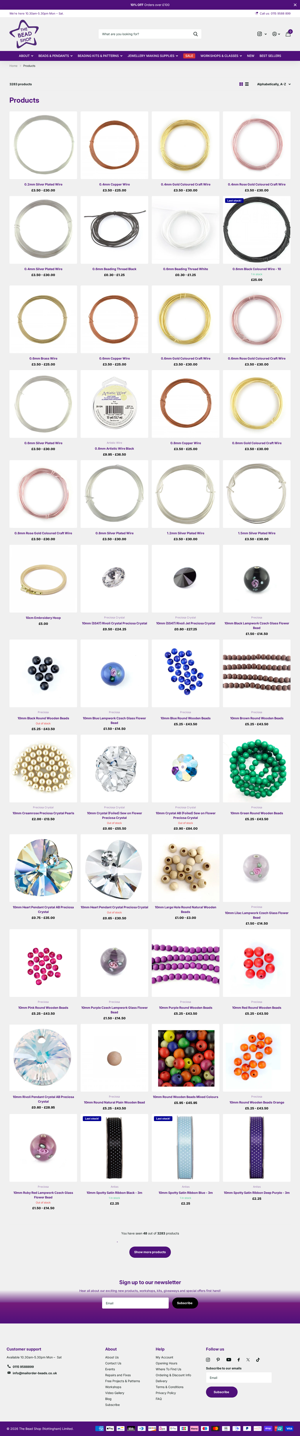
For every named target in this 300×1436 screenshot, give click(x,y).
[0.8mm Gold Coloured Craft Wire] (257, 404)
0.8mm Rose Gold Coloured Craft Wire (43, 533)
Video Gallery (114, 1393)
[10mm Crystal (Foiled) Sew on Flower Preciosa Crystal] (114, 768)
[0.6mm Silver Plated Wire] (43, 404)
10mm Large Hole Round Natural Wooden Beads (185, 909)
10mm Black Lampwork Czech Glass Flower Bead (256, 625)
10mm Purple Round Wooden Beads (185, 1007)
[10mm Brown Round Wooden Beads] (257, 673)
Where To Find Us (168, 1369)
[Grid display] (241, 84)
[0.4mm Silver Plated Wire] (43, 230)
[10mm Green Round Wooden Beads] (257, 768)
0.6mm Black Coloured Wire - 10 (257, 269)
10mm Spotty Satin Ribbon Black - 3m (114, 1192)
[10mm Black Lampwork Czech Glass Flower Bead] (257, 579)
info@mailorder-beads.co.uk (35, 1373)
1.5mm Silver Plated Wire (256, 533)
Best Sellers (270, 56)
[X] (248, 1359)
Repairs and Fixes (118, 1375)
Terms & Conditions (169, 1387)
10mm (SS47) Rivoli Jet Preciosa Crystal (185, 623)
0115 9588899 (23, 1367)
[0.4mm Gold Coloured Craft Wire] (185, 145)
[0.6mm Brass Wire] (43, 319)
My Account (164, 1357)
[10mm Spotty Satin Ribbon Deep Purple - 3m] (257, 1148)
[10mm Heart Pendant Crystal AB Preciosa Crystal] (43, 868)
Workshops (113, 1387)
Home (13, 65)
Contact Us (113, 1363)
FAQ (159, 1399)
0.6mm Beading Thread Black (114, 269)
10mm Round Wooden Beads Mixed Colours (185, 1097)
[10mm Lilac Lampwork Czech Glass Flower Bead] (257, 868)
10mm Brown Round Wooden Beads (257, 718)
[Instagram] (208, 1360)
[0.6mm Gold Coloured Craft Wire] (185, 319)
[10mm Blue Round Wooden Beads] (185, 673)
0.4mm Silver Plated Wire (43, 269)
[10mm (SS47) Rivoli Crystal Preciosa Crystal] (114, 579)
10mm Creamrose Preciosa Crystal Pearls (43, 813)
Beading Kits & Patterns (98, 56)
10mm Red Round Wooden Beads (256, 1007)
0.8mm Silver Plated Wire (115, 533)
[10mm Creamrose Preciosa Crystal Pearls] (43, 768)
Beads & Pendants (53, 56)
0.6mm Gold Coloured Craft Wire (185, 358)
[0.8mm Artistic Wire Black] (114, 404)
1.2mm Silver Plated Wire (185, 533)
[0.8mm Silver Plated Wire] (114, 494)
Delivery (161, 1381)
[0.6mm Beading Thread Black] (114, 230)
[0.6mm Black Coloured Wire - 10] (257, 230)
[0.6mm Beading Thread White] (185, 230)
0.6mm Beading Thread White (185, 269)
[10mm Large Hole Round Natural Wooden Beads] (185, 868)
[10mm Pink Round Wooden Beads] (43, 963)
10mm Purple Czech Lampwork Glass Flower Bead (114, 1010)
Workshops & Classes (219, 56)
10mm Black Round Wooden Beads (43, 718)
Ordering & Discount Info (173, 1375)
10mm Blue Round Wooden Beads (186, 718)
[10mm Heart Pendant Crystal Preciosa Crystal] (114, 868)
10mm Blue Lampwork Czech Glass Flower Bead (114, 720)
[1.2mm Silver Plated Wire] (185, 494)
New (250, 56)
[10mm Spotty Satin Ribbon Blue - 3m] (185, 1148)
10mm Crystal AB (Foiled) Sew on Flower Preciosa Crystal (186, 815)
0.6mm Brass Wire (43, 358)
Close (295, 5)
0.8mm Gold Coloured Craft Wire (257, 443)
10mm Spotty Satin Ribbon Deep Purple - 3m (257, 1192)
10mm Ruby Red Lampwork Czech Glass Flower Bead (43, 1195)
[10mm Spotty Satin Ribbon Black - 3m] (114, 1148)
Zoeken (196, 34)
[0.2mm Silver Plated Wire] (43, 145)
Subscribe (185, 1303)
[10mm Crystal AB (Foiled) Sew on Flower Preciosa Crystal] (185, 768)
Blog (108, 1399)
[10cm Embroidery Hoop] (43, 579)
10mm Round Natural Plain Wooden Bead (114, 1102)
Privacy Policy (166, 1393)
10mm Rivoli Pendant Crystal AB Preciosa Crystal (43, 1099)
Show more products (150, 1252)
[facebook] (239, 1359)
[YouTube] (228, 1359)
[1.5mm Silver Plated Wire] (257, 494)
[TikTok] (258, 1360)
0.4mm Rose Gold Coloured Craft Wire (257, 184)
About (24, 56)
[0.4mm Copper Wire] (114, 145)
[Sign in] (276, 34)
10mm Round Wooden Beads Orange (257, 1102)
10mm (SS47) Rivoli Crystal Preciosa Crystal (114, 623)
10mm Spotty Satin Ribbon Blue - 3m (186, 1192)
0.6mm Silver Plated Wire (43, 443)
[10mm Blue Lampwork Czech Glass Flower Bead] (114, 673)
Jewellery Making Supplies (151, 56)
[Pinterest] (218, 1360)
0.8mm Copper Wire (185, 443)
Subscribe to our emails (224, 1368)
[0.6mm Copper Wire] (114, 319)
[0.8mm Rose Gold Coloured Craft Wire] (43, 494)
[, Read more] (262, 34)
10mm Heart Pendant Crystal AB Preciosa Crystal (43, 909)
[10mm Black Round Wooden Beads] (43, 673)
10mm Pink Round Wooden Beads (43, 1007)
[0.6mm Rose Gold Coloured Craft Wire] (257, 319)
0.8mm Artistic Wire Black (114, 448)
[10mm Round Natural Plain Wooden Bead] (114, 1058)
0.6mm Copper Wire (114, 358)
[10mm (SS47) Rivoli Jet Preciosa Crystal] (185, 579)
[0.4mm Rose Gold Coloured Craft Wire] (257, 145)
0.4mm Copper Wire (114, 184)
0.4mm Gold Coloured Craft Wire (185, 184)
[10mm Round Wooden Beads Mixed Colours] (185, 1058)
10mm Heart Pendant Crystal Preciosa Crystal (114, 907)
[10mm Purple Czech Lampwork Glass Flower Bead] (114, 963)
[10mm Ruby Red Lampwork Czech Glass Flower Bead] (43, 1148)
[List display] (247, 84)
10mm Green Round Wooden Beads (256, 813)
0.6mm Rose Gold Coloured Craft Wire (257, 358)
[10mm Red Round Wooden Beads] (257, 963)
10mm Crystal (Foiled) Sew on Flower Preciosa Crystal (114, 815)
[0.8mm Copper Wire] (185, 404)
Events (110, 1369)
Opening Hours (166, 1363)
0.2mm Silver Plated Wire (43, 184)
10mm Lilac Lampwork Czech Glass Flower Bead (257, 915)
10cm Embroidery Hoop (43, 618)
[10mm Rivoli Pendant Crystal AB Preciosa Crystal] (43, 1058)
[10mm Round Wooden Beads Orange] (257, 1058)
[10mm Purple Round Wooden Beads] (185, 963)
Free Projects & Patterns (122, 1381)
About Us (112, 1357)
